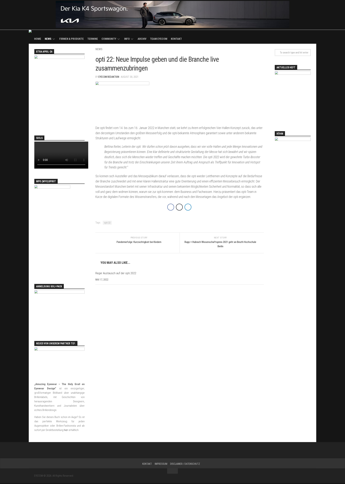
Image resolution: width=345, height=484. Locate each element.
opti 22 (107, 222)
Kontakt (176, 38)
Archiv (142, 38)
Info (127, 38)
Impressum (161, 463)
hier (66, 430)
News (48, 38)
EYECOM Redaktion (108, 76)
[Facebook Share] (170, 207)
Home (37, 38)
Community (109, 38)
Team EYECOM (158, 38)
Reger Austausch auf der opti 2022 (115, 273)
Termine (92, 38)
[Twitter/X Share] (179, 207)
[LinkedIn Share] (188, 207)
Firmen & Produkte (71, 38)
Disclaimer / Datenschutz (185, 463)
